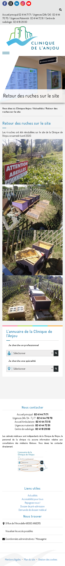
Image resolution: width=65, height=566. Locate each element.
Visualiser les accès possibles (19, 531)
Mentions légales (13, 559)
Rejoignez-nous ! (32, 502)
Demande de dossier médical (32, 509)
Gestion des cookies (47, 559)
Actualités (32, 495)
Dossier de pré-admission (32, 506)
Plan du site (29, 559)
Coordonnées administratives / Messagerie (26, 538)
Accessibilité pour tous (32, 499)
